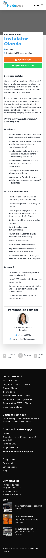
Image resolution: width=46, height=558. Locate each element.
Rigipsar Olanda (10, 388)
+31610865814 (24, 335)
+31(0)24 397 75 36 (12, 487)
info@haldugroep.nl (12, 494)
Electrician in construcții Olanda (17, 399)
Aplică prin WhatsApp (24, 65)
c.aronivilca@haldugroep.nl (25, 339)
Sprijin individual (10, 447)
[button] (38, 4)
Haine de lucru (9, 443)
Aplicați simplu (24, 60)
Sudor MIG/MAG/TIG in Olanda (17, 403)
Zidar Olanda (9, 391)
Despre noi (8, 463)
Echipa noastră (10, 466)
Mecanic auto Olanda (13, 407)
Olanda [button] (9, 49)
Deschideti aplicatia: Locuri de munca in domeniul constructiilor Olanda (21, 420)
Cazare (6, 433)
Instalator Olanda (11, 380)
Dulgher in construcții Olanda (16, 384)
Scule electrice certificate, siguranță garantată (19, 438)
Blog (5, 470)
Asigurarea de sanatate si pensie (18, 451)
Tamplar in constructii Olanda (16, 395)
